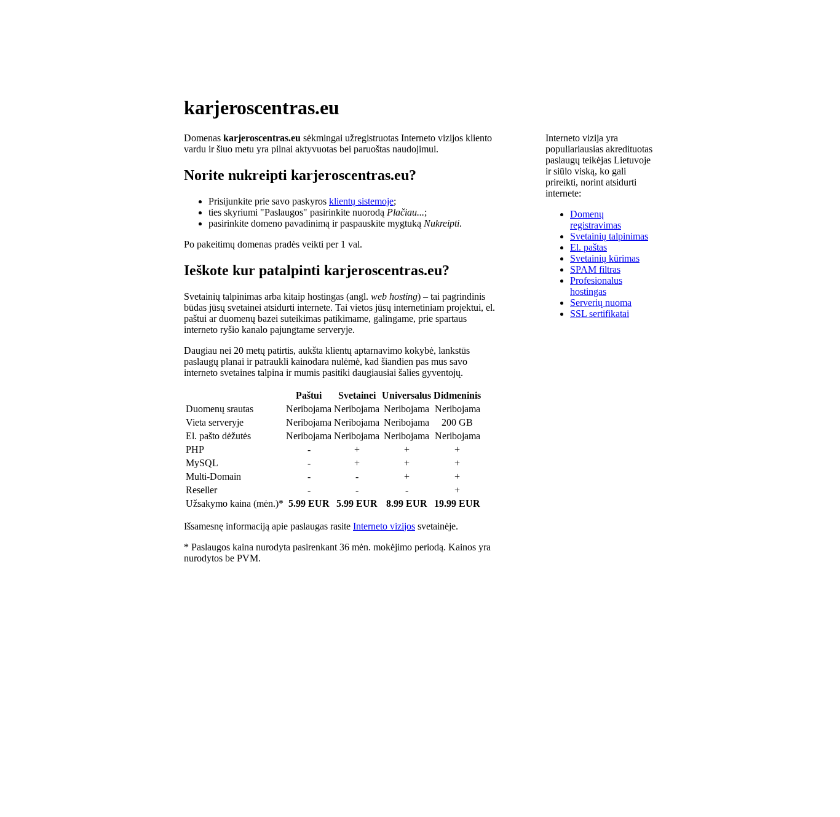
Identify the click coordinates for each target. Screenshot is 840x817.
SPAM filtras (595, 269)
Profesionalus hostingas (596, 286)
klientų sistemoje (361, 201)
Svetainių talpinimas (609, 236)
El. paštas (588, 247)
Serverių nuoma (601, 302)
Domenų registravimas (595, 219)
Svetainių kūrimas (605, 258)
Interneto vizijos (384, 526)
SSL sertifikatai (599, 313)
